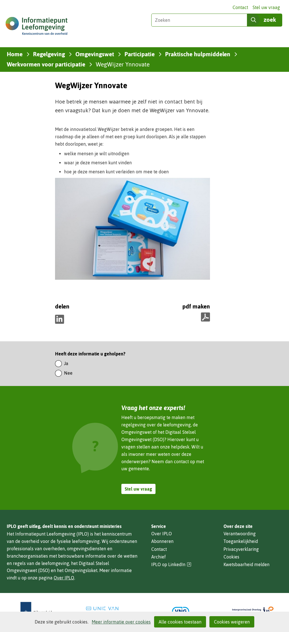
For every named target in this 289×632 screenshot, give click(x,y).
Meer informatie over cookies (121, 621)
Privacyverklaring (241, 549)
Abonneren (162, 541)
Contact (240, 7)
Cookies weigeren (232, 621)
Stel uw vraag (266, 7)
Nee (68, 373)
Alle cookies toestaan (180, 621)
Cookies (231, 556)
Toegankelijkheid (241, 541)
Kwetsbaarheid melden (247, 564)
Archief (158, 556)
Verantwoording (240, 533)
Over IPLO (64, 577)
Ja (66, 363)
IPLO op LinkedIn (171, 564)
